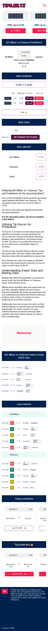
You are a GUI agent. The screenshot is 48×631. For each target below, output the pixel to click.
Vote (41, 157)
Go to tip (17, 528)
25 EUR (39, 103)
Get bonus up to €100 (25, 137)
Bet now (29, 98)
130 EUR (39, 98)
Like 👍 (24, 112)
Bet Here (16, 31)
